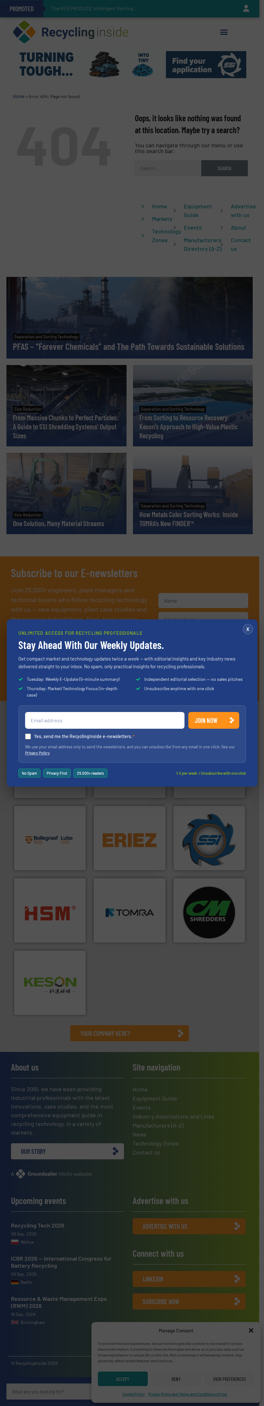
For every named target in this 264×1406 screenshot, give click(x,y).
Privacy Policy (37, 752)
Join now (206, 720)
